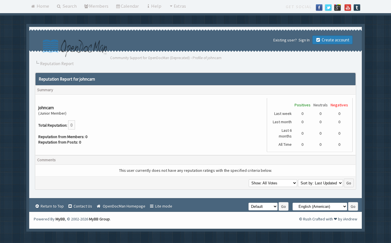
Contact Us (82, 206)
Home (42, 6)
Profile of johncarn (207, 57)
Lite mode (163, 206)
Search (69, 6)
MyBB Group (99, 219)
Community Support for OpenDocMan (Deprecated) (150, 57)
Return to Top (52, 206)
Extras (180, 6)
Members (98, 6)
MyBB (60, 219)
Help (156, 6)
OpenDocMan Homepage (123, 206)
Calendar (130, 6)
